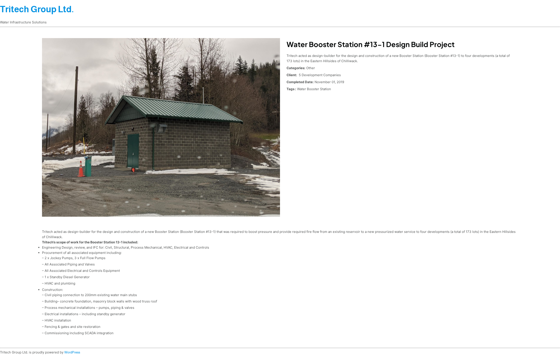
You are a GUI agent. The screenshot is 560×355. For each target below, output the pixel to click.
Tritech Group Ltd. (37, 9)
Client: (292, 75)
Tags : (291, 89)
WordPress (72, 352)
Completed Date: (300, 82)
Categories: (296, 68)
